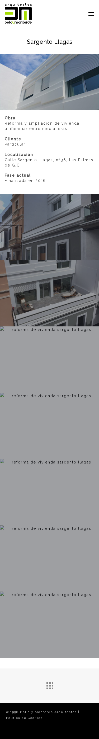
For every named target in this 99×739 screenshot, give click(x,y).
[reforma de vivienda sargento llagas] (49, 293)
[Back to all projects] (49, 684)
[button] (91, 13)
